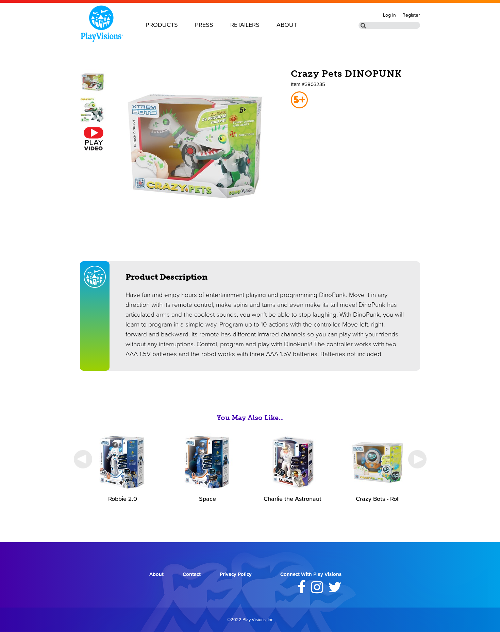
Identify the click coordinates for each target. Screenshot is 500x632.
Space (207, 498)
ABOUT (287, 24)
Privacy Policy (236, 574)
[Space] (207, 489)
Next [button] (417, 459)
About (156, 574)
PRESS (204, 24)
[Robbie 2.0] (122, 489)
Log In (389, 15)
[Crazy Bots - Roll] (377, 489)
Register (411, 15)
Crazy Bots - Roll (378, 498)
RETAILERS (245, 24)
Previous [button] (82, 459)
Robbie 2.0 (122, 498)
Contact (192, 574)
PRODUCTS (162, 24)
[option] (122, 467)
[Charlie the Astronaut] (292, 489)
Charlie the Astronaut (292, 498)
